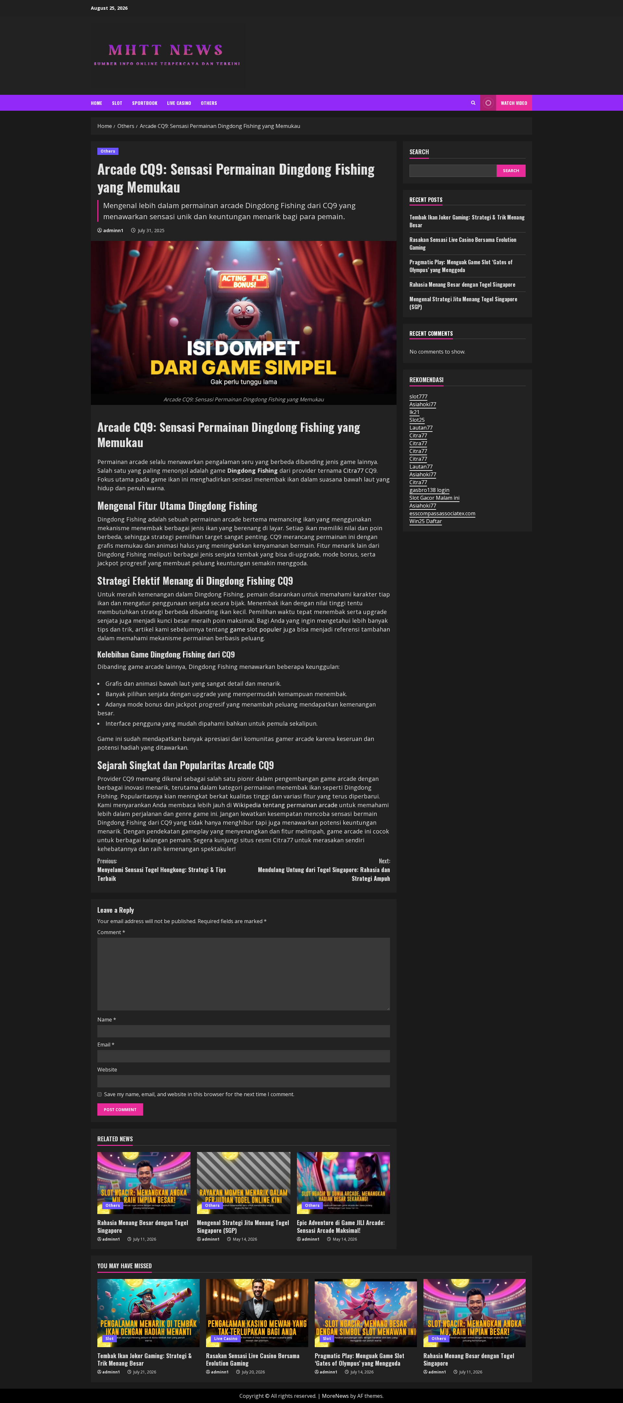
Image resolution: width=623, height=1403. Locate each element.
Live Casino (179, 102)
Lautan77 (421, 427)
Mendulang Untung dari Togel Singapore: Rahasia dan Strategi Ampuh (324, 870)
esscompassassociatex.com (442, 513)
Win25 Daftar (425, 521)
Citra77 (353, 470)
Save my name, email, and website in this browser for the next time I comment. (199, 1094)
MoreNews (335, 1395)
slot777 (418, 396)
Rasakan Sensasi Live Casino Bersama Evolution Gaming (252, 1359)
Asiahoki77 (422, 404)
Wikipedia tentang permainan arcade (285, 805)
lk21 (414, 412)
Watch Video (514, 102)
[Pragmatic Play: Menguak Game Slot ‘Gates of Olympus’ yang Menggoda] (366, 1313)
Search (419, 152)
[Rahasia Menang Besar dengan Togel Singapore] (143, 1183)
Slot (117, 102)
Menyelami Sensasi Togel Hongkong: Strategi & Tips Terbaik (161, 870)
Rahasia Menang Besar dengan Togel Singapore (142, 1226)
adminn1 (113, 230)
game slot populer (256, 629)
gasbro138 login (429, 490)
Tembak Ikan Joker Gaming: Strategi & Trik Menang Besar (144, 1359)
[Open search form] (473, 102)
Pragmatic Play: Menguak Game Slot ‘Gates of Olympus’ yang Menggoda (461, 266)
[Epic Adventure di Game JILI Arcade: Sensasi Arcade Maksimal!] (343, 1183)
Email (106, 1044)
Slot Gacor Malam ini (434, 497)
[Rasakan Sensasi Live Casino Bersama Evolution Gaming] (257, 1313)
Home (96, 102)
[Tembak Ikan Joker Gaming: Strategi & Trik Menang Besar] (148, 1313)
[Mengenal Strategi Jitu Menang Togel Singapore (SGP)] (243, 1183)
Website (107, 1069)
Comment (111, 932)
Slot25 (417, 419)
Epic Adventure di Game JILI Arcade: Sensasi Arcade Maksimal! (341, 1226)
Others (209, 102)
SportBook (144, 102)
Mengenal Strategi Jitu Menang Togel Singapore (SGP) (243, 1226)
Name (106, 1019)
